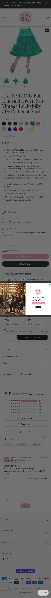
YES (38, 303)
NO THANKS (38, 307)
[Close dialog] (50, 284)
